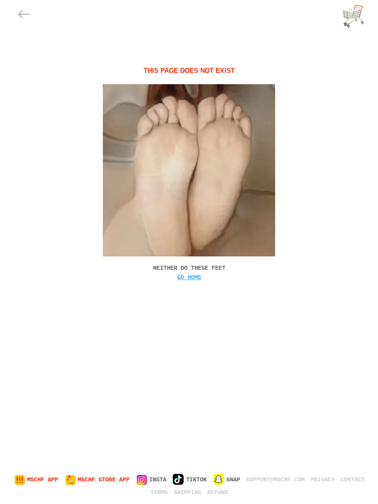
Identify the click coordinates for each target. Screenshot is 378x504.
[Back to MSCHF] (24, 16)
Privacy (323, 479)
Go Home (189, 277)
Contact (353, 479)
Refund (217, 492)
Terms (159, 492)
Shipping (187, 492)
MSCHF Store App (103, 479)
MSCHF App (42, 479)
